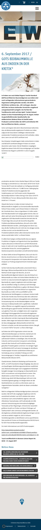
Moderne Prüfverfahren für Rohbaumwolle (18, 465)
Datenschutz (22, 526)
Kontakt (33, 526)
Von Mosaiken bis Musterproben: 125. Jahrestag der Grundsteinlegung (19, 476)
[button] (4, 526)
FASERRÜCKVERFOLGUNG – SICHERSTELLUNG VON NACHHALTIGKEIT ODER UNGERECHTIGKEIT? (17, 460)
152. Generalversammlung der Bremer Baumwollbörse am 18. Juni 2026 (15, 453)
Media (33, 2)
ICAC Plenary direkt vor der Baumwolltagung (18, 470)
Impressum (9, 526)
